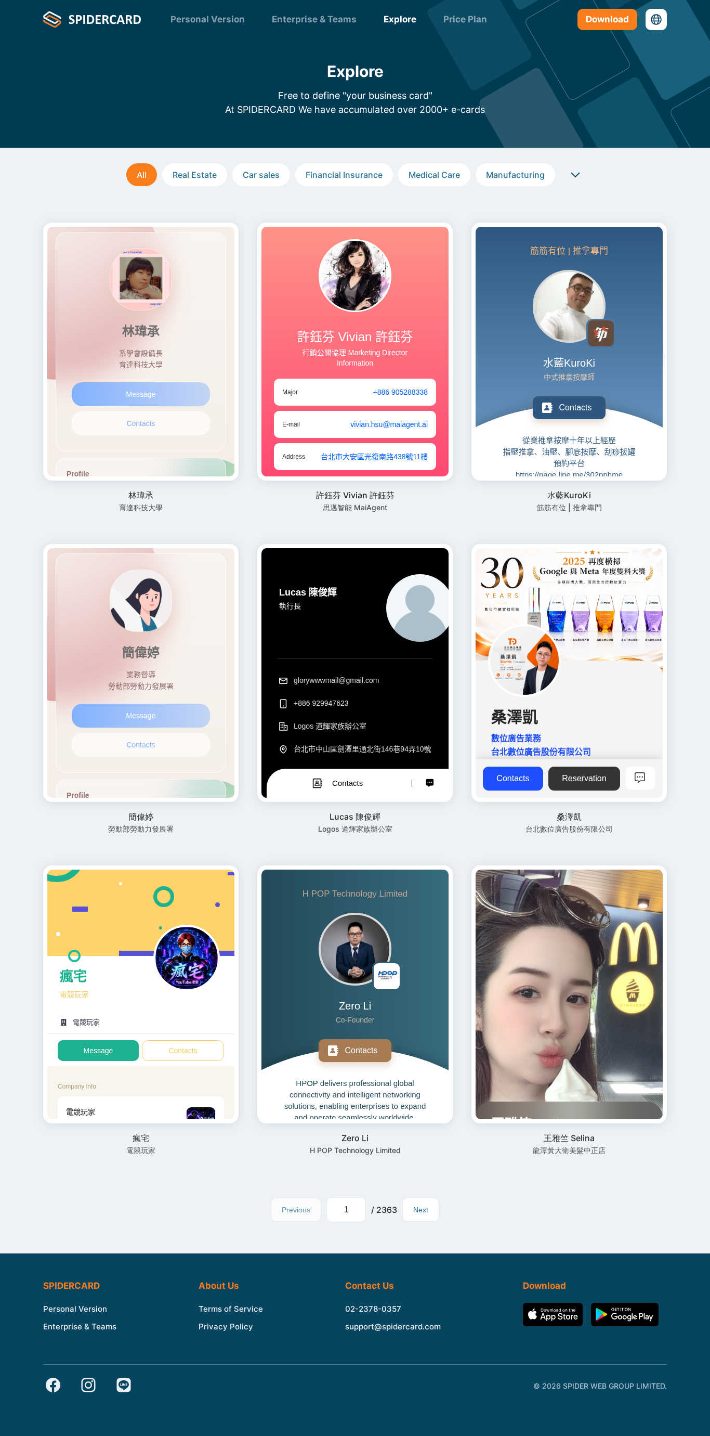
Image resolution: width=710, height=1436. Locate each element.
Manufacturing (515, 175)
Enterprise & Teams (314, 19)
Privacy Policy (226, 1326)
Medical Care (434, 175)
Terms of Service (231, 1309)
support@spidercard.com (393, 1326)
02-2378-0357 (373, 1309)
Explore (400, 19)
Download (607, 19)
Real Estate (195, 175)
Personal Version (207, 19)
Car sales (261, 175)
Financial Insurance (344, 175)
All (142, 175)
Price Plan (465, 19)
